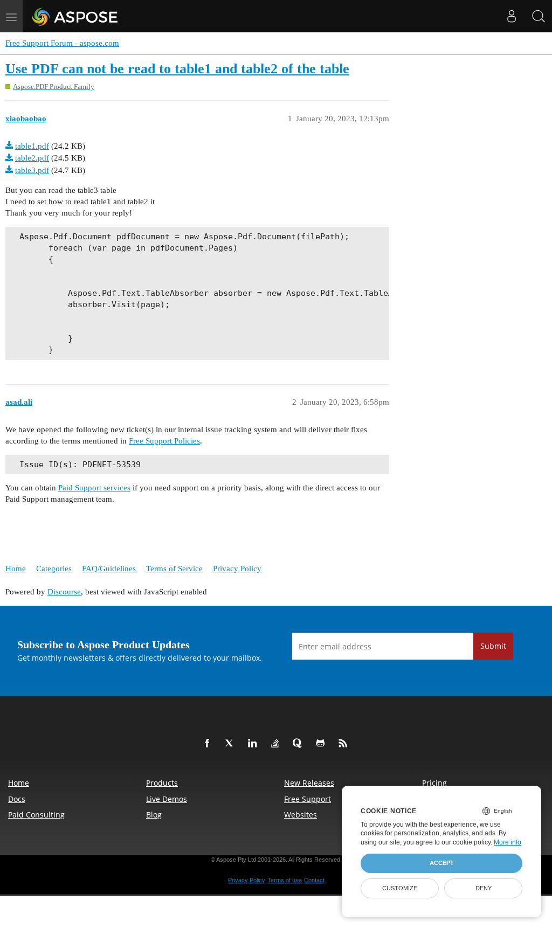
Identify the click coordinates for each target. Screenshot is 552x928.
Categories (54, 568)
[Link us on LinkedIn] (254, 744)
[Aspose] (75, 16)
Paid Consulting (36, 814)
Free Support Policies (164, 441)
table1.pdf (32, 146)
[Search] (538, 16)
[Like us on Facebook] (209, 744)
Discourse (64, 591)
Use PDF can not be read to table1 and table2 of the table (177, 69)
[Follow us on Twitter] (232, 744)
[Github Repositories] (322, 744)
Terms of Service (174, 568)
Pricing (434, 783)
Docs (16, 799)
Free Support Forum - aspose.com (62, 43)
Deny (483, 888)
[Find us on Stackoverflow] (277, 744)
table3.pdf (32, 170)
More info (507, 842)
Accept (442, 863)
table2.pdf (32, 158)
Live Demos (166, 799)
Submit (493, 646)
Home (15, 568)
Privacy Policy (237, 568)
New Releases (309, 783)
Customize (399, 888)
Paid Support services (94, 487)
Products (162, 783)
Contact (314, 880)
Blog (154, 814)
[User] (511, 16)
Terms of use (284, 880)
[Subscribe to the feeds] (345, 744)
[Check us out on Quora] (300, 744)
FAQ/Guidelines (109, 568)
